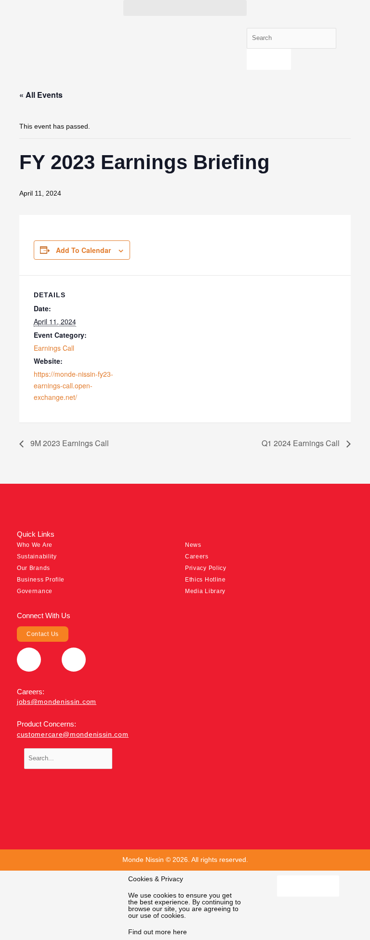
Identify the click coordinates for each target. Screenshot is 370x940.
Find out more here (157, 932)
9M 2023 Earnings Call (68, 443)
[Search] (269, 59)
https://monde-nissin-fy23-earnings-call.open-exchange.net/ (73, 385)
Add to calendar (83, 250)
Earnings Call (54, 348)
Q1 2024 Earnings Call (302, 443)
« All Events (41, 94)
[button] (185, 8)
